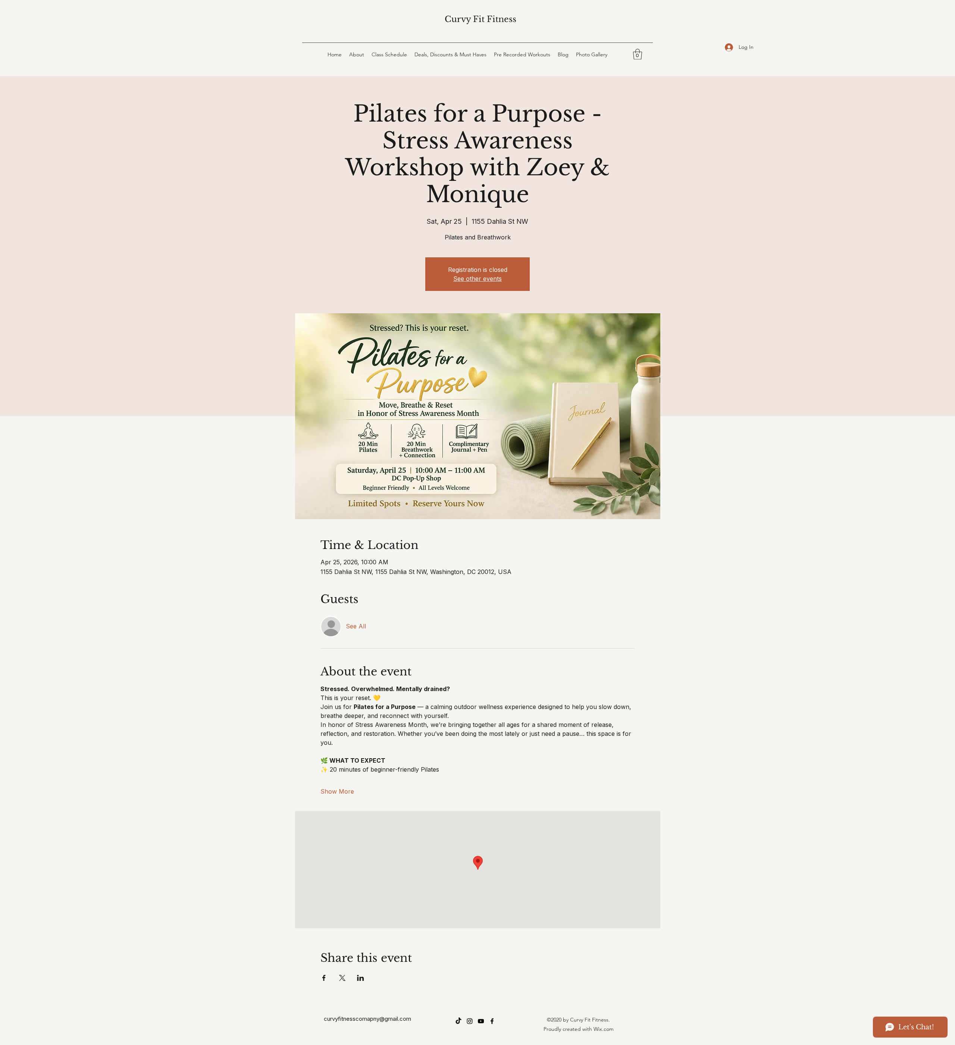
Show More (337, 791)
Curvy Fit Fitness (480, 19)
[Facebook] (492, 1021)
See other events (477, 278)
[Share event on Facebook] (324, 978)
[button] (637, 54)
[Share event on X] (342, 978)
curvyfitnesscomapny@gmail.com (367, 1018)
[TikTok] (458, 1021)
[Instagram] (469, 1021)
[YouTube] (481, 1021)
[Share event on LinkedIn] (360, 978)
